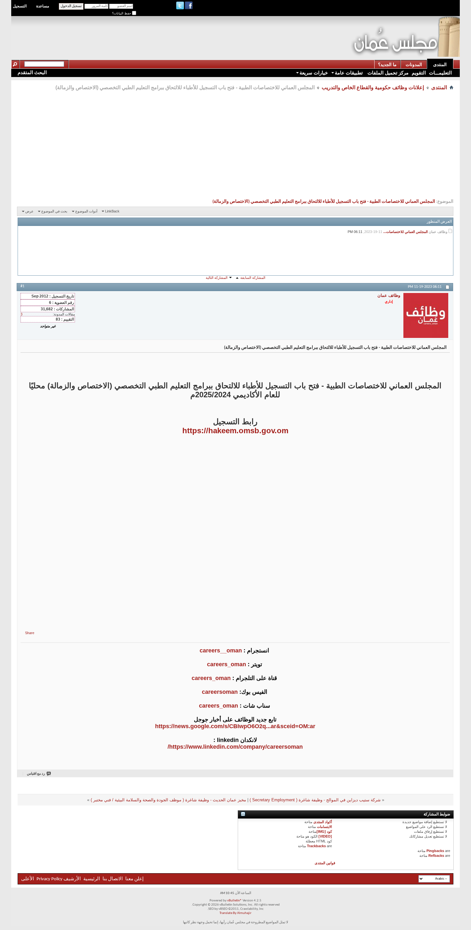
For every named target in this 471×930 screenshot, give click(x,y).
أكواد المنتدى (322, 822)
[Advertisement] (234, 30)
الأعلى (27, 879)
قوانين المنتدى (325, 863)
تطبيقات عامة (349, 72)
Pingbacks (435, 851)
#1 (22, 286)
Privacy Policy (49, 879)
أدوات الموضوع (86, 211)
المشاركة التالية (216, 278)
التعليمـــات (440, 72)
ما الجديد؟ (387, 64)
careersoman (220, 692)
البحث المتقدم (32, 72)
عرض (29, 211)
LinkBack (112, 211)
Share (29, 633)
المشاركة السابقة (252, 278)
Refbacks (436, 855)
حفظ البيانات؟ (122, 13)
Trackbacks (316, 846)
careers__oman (221, 650)
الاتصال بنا (113, 879)
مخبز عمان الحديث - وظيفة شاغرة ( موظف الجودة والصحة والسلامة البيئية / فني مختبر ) (168, 799)
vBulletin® (234, 900)
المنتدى (440, 64)
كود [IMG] (324, 831)
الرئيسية (91, 879)
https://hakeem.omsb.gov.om (235, 430)
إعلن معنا (134, 879)
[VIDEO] (325, 836)
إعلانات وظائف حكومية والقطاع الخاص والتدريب (373, 87)
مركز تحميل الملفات (387, 72)
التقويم (419, 72)
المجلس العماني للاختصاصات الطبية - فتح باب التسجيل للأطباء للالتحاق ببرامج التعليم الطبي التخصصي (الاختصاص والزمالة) (323, 201)
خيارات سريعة (314, 72)
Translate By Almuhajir (235, 913)
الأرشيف (72, 879)
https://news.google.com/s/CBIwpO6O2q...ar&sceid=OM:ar (235, 726)
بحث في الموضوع (54, 211)
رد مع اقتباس (36, 774)
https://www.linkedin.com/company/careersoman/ (235, 747)
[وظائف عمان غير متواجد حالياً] (425, 315)
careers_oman (226, 664)
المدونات (414, 64)
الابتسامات (324, 827)
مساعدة (42, 6)
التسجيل (20, 6)
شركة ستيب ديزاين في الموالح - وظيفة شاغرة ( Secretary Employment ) (315, 799)
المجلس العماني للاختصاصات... (405, 232)
